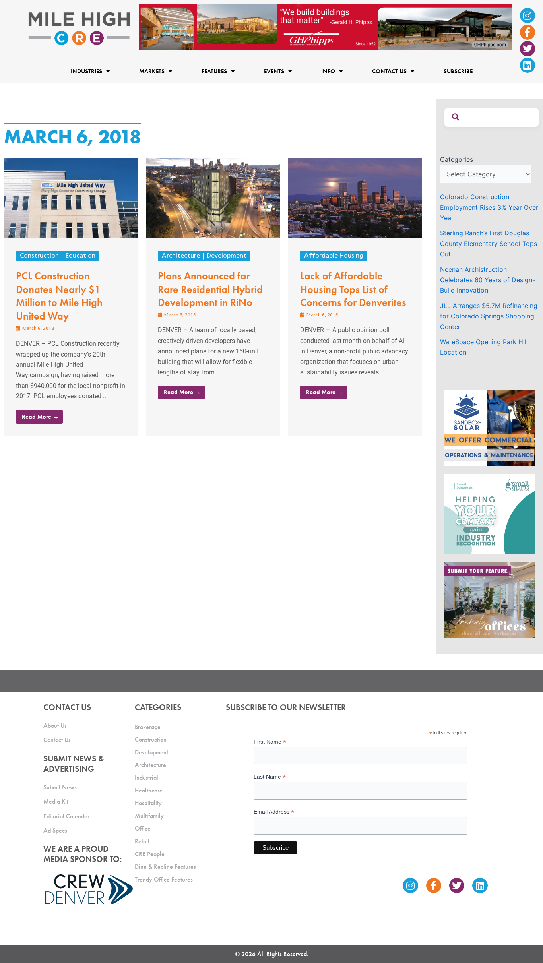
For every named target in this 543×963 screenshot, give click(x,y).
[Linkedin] (527, 65)
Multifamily (149, 816)
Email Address (274, 812)
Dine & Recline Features (165, 866)
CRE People (150, 854)
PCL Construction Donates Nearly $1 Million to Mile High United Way (59, 296)
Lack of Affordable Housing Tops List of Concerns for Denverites (353, 289)
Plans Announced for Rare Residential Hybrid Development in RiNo (210, 289)
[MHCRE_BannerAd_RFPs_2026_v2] (325, 26)
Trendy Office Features (164, 879)
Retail (142, 841)
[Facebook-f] (527, 32)
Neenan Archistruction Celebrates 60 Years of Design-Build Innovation (487, 280)
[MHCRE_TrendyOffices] (489, 599)
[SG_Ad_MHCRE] (489, 513)
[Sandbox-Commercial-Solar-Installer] (489, 428)
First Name (270, 742)
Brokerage (148, 727)
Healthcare (149, 790)
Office (143, 828)
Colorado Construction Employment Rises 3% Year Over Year (489, 207)
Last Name (270, 777)
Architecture (181, 256)
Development (226, 256)
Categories (456, 159)
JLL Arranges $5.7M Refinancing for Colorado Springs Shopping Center (488, 316)
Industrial (146, 777)
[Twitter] (527, 48)
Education (80, 256)
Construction (39, 256)
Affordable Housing (333, 256)
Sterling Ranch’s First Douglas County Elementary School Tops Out (488, 243)
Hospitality (148, 803)
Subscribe (458, 72)
